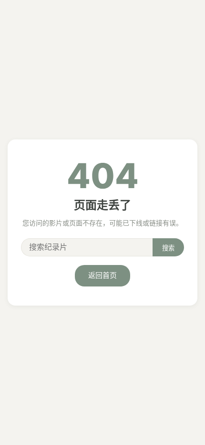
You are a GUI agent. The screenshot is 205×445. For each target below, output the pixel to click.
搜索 (168, 248)
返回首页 (102, 275)
